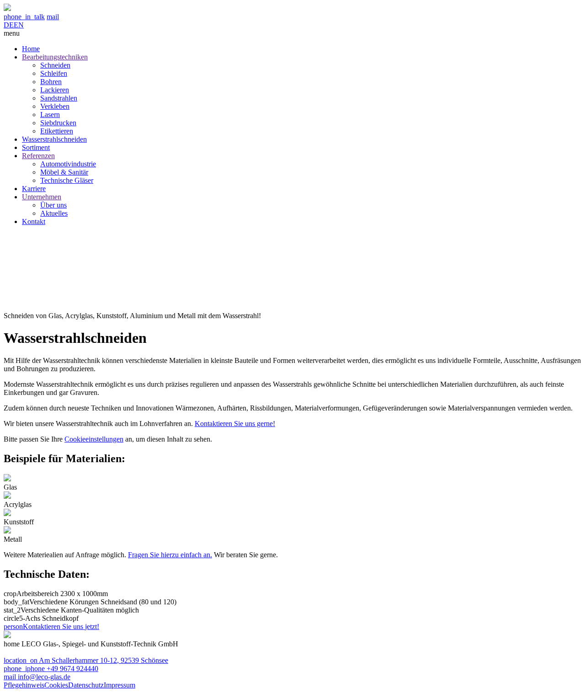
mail (53, 17)
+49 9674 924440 (51, 668)
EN (19, 25)
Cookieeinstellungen (93, 439)
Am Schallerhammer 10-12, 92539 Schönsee (86, 660)
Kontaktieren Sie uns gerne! (235, 423)
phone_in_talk (24, 17)
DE (9, 25)
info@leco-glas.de (37, 677)
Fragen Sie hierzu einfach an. (170, 555)
